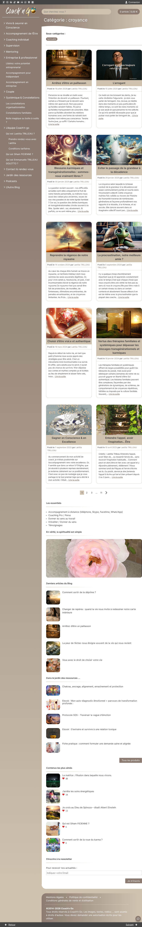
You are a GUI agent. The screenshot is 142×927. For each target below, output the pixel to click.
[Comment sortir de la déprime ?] (53, 597)
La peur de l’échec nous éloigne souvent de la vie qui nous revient (96, 643)
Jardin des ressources (19, 175)
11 (101, 492)
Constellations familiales (18, 112)
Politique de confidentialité (83, 897)
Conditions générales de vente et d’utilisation (69, 900)
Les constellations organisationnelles (15, 105)
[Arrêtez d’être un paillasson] (53, 631)
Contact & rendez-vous (19, 169)
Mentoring (12, 51)
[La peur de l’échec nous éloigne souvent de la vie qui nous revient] (53, 648)
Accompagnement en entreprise (17, 84)
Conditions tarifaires (19, 148)
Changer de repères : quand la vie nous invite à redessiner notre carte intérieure (99, 611)
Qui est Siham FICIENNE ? (19, 154)
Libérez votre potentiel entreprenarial (18, 65)
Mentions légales (55, 897)
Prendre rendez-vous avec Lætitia (22, 141)
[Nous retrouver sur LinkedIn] (10, 2)
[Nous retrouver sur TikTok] (14, 2)
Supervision (13, 45)
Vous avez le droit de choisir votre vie (82, 660)
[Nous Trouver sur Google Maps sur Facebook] (29, 2)
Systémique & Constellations (22, 97)
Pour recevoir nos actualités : (61, 868)
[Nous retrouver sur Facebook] (3, 2)
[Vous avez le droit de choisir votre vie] (53, 665)
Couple (10, 91)
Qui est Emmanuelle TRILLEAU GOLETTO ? (22, 161)
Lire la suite (53, 124)
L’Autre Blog (13, 187)
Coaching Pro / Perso (59, 515)
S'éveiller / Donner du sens (62, 522)
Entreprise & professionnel (21, 57)
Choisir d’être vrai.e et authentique (68, 341)
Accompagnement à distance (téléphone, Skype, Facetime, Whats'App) (85, 512)
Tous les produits (131, 760)
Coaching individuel (17, 39)
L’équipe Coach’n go (17, 127)
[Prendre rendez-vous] (32, 2)
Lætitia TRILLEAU (79, 89)
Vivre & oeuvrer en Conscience (16, 25)
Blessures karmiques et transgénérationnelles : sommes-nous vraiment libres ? (68, 171)
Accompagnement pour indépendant (18, 74)
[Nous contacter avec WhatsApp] (25, 2)
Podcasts (11, 181)
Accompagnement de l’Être (22, 33)
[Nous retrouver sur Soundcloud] (21, 2)
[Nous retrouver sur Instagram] (7, 2)
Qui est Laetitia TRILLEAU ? (20, 133)
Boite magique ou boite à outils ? (22, 120)
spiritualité (51, 39)
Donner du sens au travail (61, 518)
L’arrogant (119, 83)
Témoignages (55, 525)
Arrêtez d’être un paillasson (69, 83)
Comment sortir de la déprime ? (79, 592)
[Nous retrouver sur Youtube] (18, 2)
